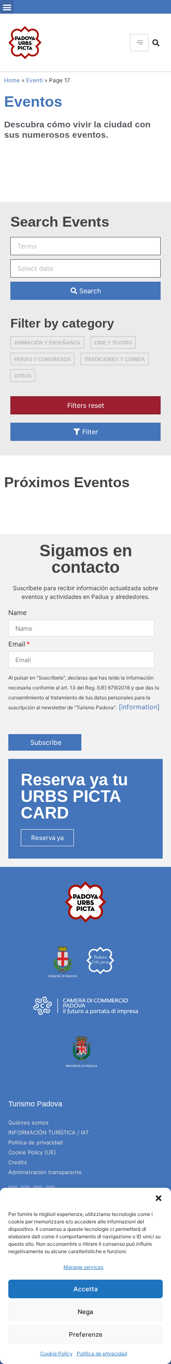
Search (89, 291)
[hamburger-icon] (139, 42)
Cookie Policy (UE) (32, 1152)
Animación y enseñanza (47, 342)
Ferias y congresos (42, 359)
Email (16, 644)
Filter (89, 432)
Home (12, 80)
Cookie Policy (56, 1353)
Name (17, 612)
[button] (158, 1198)
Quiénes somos (28, 1122)
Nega (85, 1312)
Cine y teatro (113, 342)
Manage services (83, 1267)
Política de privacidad (102, 1353)
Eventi (34, 80)
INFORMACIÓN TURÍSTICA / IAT (48, 1132)
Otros (23, 375)
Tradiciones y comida (114, 359)
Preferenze (86, 1334)
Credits (17, 1162)
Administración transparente (45, 1172)
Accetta (85, 1289)
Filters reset (85, 405)
